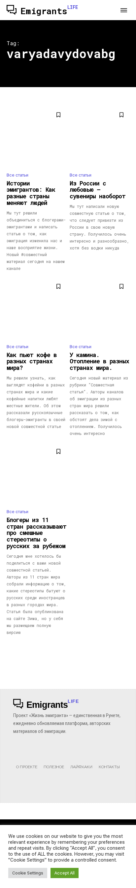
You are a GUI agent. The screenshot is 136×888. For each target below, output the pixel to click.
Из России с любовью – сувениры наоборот (97, 189)
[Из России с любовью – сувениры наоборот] (99, 137)
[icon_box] (26, 760)
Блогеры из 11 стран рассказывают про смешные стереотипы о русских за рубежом (36, 533)
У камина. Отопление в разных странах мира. (99, 361)
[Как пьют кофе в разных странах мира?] (36, 308)
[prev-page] (11, 647)
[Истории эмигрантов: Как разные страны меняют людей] (36, 137)
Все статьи (17, 175)
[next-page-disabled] (125, 647)
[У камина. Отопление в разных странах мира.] (99, 308)
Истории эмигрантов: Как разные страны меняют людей (31, 193)
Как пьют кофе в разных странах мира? (32, 361)
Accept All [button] (64, 873)
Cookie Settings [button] (27, 873)
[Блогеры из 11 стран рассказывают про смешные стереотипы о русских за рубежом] (36, 473)
